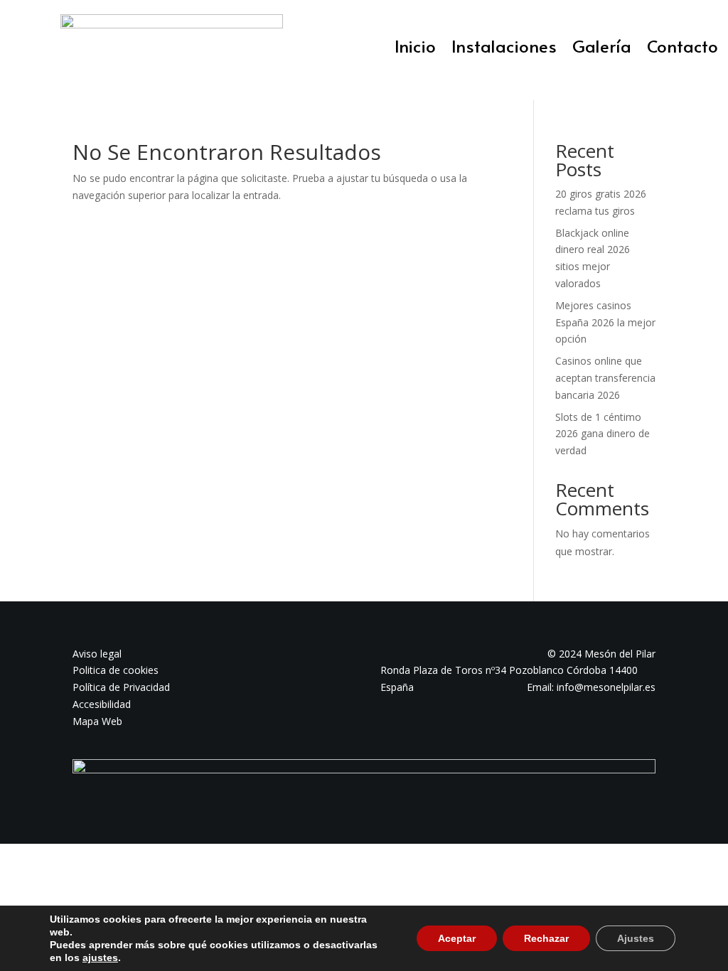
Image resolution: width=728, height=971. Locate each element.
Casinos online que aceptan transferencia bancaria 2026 (605, 378)
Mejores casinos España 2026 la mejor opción (605, 322)
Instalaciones (504, 49)
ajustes (100, 957)
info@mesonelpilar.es (606, 687)
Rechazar (546, 938)
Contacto (682, 49)
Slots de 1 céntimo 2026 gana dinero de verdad (602, 434)
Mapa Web (97, 721)
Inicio (415, 49)
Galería (601, 49)
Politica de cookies (116, 670)
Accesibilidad (102, 704)
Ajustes (635, 938)
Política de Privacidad (121, 687)
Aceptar (457, 938)
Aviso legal (97, 653)
